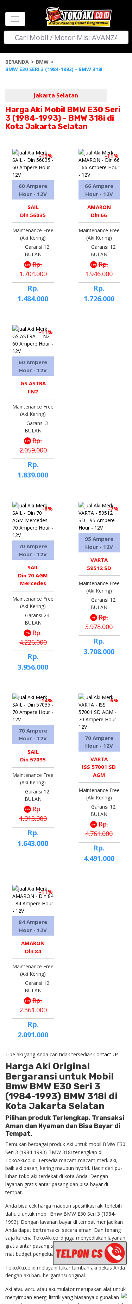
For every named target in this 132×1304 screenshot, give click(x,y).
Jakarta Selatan (56, 95)
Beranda (17, 61)
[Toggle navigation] (15, 19)
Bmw (42, 61)
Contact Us (106, 1054)
